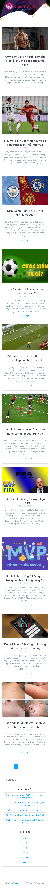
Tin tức (25, 862)
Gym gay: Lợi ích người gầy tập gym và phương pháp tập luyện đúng (25, 60)
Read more (25, 87)
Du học (25, 847)
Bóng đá (25, 838)
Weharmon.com (18, 883)
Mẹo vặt (25, 852)
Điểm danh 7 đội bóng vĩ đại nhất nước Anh (25, 810)
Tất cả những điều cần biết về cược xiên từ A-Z (25, 815)
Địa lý (25, 843)
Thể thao (25, 857)
